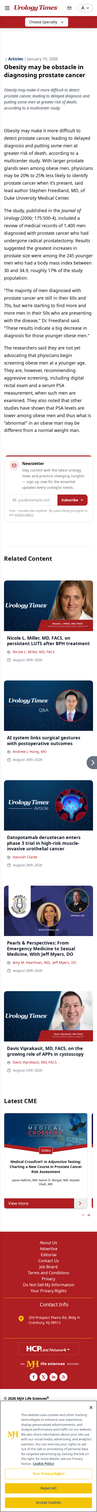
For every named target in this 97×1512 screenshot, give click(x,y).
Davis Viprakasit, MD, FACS (35, 1062)
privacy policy (24, 515)
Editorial (48, 1254)
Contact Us (48, 1260)
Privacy (48, 1279)
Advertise (48, 1248)
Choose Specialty (43, 22)
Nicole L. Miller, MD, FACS (34, 651)
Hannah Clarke (25, 857)
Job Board (48, 1266)
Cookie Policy (43, 1463)
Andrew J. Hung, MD (30, 751)
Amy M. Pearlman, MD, (31, 962)
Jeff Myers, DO (64, 962)
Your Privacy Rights (49, 1291)
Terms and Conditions (48, 1272)
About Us (48, 1242)
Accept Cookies (48, 1502)
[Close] (91, 1407)
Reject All (48, 1488)
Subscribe (69, 500)
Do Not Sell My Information (48, 1285)
